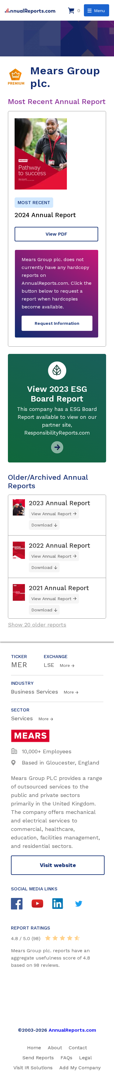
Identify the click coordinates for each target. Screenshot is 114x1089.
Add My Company (80, 1068)
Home (34, 1047)
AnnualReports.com (72, 1030)
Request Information (57, 323)
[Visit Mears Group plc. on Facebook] (21, 904)
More (65, 665)
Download (41, 525)
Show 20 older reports (37, 624)
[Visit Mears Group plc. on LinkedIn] (62, 904)
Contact (78, 1047)
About (55, 1047)
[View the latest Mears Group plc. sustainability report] (57, 451)
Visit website (58, 865)
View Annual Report (51, 513)
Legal (85, 1057)
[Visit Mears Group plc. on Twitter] (83, 904)
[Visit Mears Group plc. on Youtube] (42, 904)
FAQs (66, 1057)
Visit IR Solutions (33, 1068)
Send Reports (38, 1057)
